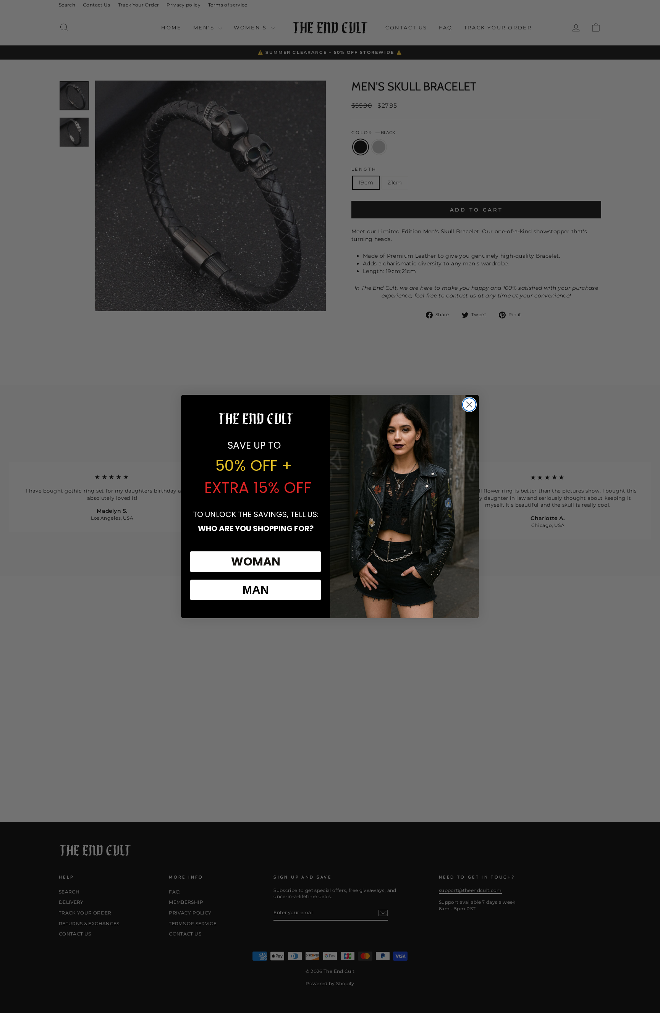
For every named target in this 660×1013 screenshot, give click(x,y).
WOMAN (255, 561)
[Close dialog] (469, 404)
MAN (256, 589)
